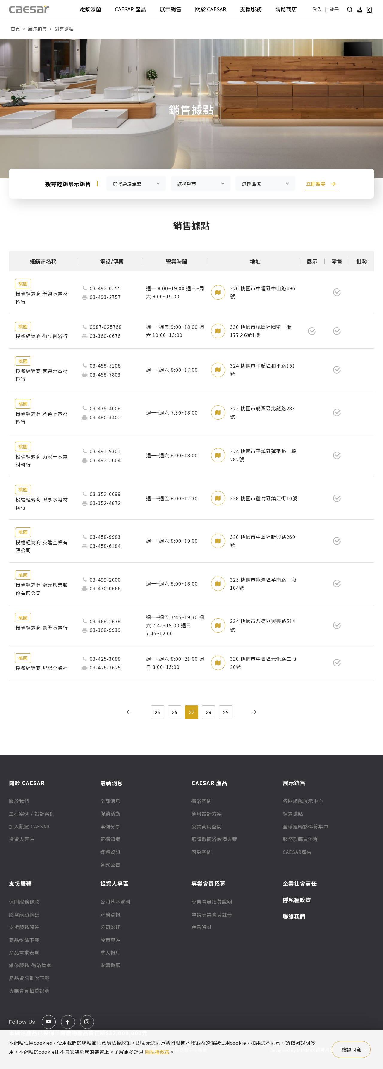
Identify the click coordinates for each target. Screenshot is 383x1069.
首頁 (15, 28)
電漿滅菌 (90, 9)
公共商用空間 (207, 826)
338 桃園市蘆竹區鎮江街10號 (263, 498)
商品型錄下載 (24, 939)
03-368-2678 (105, 621)
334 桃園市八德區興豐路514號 (262, 625)
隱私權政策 (297, 900)
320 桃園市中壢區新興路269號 (262, 540)
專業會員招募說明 (29, 990)
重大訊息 (110, 952)
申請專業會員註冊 (212, 914)
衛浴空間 (202, 801)
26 (174, 712)
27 (191, 712)
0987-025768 (106, 326)
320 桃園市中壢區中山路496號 (262, 292)
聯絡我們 (294, 916)
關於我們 (19, 801)
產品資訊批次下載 (29, 978)
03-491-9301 (105, 451)
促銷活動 (110, 813)
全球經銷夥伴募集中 (306, 826)
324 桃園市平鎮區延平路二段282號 (263, 455)
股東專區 (110, 939)
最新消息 (111, 783)
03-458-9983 (105, 536)
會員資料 (202, 927)
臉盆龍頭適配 (24, 914)
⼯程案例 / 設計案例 (32, 813)
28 (208, 712)
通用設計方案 (207, 813)
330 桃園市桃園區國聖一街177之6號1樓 (260, 330)
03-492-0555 (105, 288)
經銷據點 (293, 813)
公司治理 (110, 927)
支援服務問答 (24, 927)
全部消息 (110, 801)
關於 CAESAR (210, 9)
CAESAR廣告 (297, 851)
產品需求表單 (24, 952)
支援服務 (251, 9)
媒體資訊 (110, 851)
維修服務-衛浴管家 (30, 965)
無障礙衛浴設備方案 (214, 839)
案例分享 (110, 826)
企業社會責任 (300, 883)
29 (225, 712)
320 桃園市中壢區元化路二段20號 (263, 662)
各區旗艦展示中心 (303, 801)
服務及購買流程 (300, 839)
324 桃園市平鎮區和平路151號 (262, 369)
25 (157, 712)
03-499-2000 (105, 579)
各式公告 (110, 864)
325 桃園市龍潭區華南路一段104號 (263, 583)
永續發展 (110, 965)
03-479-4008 (105, 408)
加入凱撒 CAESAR (29, 826)
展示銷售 (170, 9)
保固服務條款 (24, 901)
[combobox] (136, 183)
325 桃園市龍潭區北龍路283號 (262, 412)
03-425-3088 (105, 658)
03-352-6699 (105, 494)
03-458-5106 (105, 365)
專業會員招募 (209, 883)
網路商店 (286, 9)
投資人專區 (21, 839)
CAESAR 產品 (130, 9)
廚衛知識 (110, 839)
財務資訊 (110, 914)
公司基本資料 (115, 901)
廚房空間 (202, 851)
